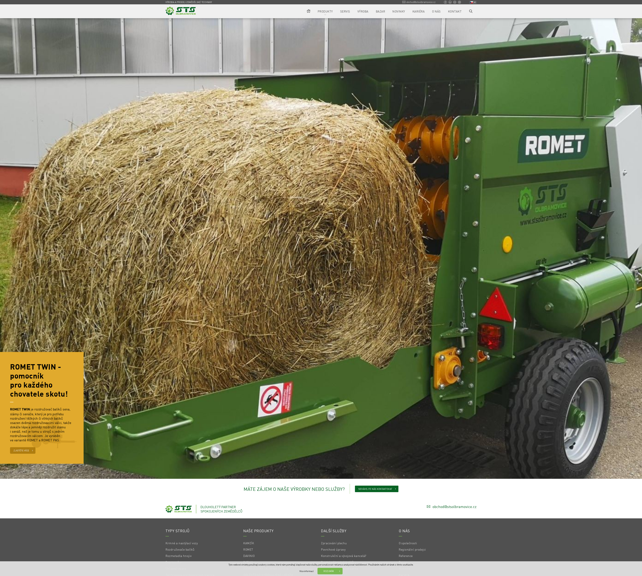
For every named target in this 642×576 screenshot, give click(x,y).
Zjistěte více (21, 450)
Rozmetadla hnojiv (179, 556)
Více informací (306, 570)
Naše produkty (258, 530)
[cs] (472, 2)
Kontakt (455, 11)
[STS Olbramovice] (181, 11)
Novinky (398, 11)
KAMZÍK (248, 543)
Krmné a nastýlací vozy (182, 543)
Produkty (325, 11)
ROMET (248, 549)
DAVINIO (249, 556)
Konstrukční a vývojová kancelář (343, 556)
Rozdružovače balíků (180, 549)
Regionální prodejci (412, 549)
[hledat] (470, 11)
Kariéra (418, 11)
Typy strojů (178, 530)
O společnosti (408, 543)
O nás (436, 11)
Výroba (362, 11)
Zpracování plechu (334, 543)
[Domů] (308, 11)
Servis (345, 11)
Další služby (333, 530)
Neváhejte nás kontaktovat (375, 488)
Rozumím (329, 571)
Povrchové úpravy (333, 549)
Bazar (380, 11)
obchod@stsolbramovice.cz (421, 2)
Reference (406, 556)
